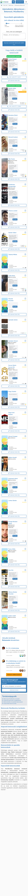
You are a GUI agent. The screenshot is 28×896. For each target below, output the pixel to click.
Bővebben (15, 69)
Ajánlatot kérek (14, 690)
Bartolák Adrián (13, 320)
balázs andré (12, 616)
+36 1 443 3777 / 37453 (15, 106)
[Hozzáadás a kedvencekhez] (25, 59)
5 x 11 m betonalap (12, 648)
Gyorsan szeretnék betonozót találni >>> (14, 44)
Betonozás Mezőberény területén (11, 699)
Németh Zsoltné (13, 137)
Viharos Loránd (12, 211)
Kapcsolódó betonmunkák (9, 703)
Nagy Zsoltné (12, 391)
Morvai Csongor (12, 436)
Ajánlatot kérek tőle (15, 80)
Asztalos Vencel (13, 341)
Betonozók (11, 5)
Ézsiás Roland (12, 59)
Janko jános (11, 276)
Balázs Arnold (12, 457)
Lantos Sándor (12, 500)
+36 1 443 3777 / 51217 (15, 77)
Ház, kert (5, 5)
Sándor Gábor (12, 233)
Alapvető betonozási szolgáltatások (12, 700)
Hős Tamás (11, 159)
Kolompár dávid (13, 478)
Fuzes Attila (11, 549)
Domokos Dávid (13, 115)
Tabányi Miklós (12, 254)
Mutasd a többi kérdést (14, 675)
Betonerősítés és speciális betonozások (13, 702)
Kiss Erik (10, 570)
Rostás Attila (12, 88)
